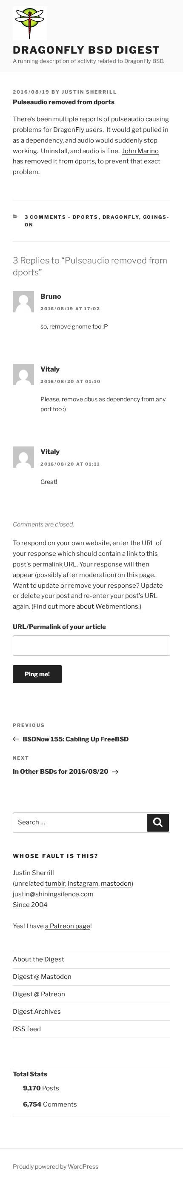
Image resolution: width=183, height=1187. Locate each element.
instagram (83, 883)
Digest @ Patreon (39, 994)
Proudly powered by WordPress (55, 1166)
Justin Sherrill (89, 92)
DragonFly (121, 217)
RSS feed (27, 1029)
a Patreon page (67, 926)
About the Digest (38, 959)
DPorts (86, 217)
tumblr (55, 883)
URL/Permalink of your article (59, 627)
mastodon (116, 883)
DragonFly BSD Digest (86, 50)
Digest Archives (37, 1011)
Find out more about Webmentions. (86, 606)
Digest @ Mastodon (42, 977)
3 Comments (46, 217)
